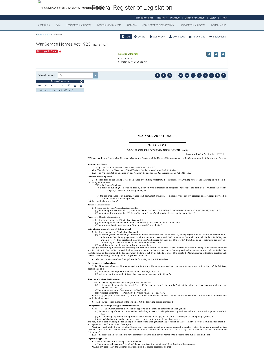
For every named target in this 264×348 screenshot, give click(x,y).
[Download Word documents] (169, 75)
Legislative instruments (78, 25)
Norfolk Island (218, 25)
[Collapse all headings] (81, 85)
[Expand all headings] (75, 85)
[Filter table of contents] (68, 85)
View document (46, 75)
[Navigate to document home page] (39, 85)
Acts (58, 25)
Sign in (195, 18)
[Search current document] (223, 75)
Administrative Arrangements (158, 25)
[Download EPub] (157, 75)
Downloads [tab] (179, 36)
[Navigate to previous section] (193, 75)
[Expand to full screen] (211, 75)
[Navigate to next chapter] (205, 75)
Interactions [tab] (219, 36)
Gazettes (132, 25)
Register (168, 18)
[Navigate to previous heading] (51, 85)
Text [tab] (127, 36)
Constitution (43, 25)
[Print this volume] (217, 75)
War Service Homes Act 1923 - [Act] (56, 90)
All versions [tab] (199, 36)
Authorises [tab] (159, 36)
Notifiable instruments (109, 25)
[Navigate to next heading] (57, 85)
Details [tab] (141, 36)
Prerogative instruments (192, 25)
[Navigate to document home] (180, 75)
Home (39, 34)
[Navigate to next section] (199, 75)
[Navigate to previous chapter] (187, 75)
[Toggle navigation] (81, 82)
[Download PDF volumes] (163, 75)
